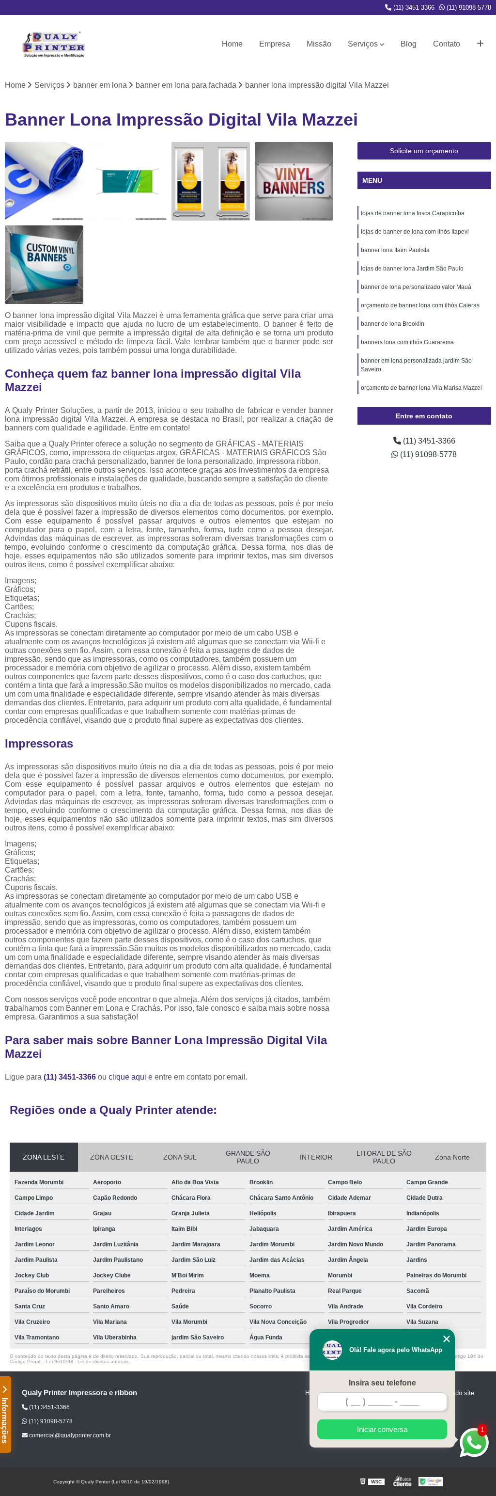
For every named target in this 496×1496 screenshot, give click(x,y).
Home (232, 44)
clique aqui (127, 1077)
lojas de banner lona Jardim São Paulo (412, 268)
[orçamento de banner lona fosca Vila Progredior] (127, 181)
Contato (446, 44)
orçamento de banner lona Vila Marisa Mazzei (421, 387)
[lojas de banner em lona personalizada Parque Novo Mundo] (210, 181)
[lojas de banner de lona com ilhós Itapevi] (294, 181)
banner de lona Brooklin (392, 323)
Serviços (363, 44)
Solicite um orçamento (424, 151)
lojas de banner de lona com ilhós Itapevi (415, 231)
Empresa (274, 44)
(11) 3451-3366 (412, 7)
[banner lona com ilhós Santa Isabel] (44, 181)
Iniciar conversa (382, 1429)
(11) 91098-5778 (468, 7)
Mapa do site (456, 1393)
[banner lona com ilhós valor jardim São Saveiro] (44, 264)
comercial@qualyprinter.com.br (69, 1435)
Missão (319, 44)
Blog (409, 44)
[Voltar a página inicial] (53, 44)
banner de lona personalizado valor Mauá (416, 287)
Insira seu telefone (382, 1383)
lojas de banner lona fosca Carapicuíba (413, 213)
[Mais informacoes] (480, 44)
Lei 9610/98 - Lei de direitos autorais (87, 1361)
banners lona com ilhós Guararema (407, 342)
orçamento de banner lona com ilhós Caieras (420, 305)
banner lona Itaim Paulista (395, 250)
